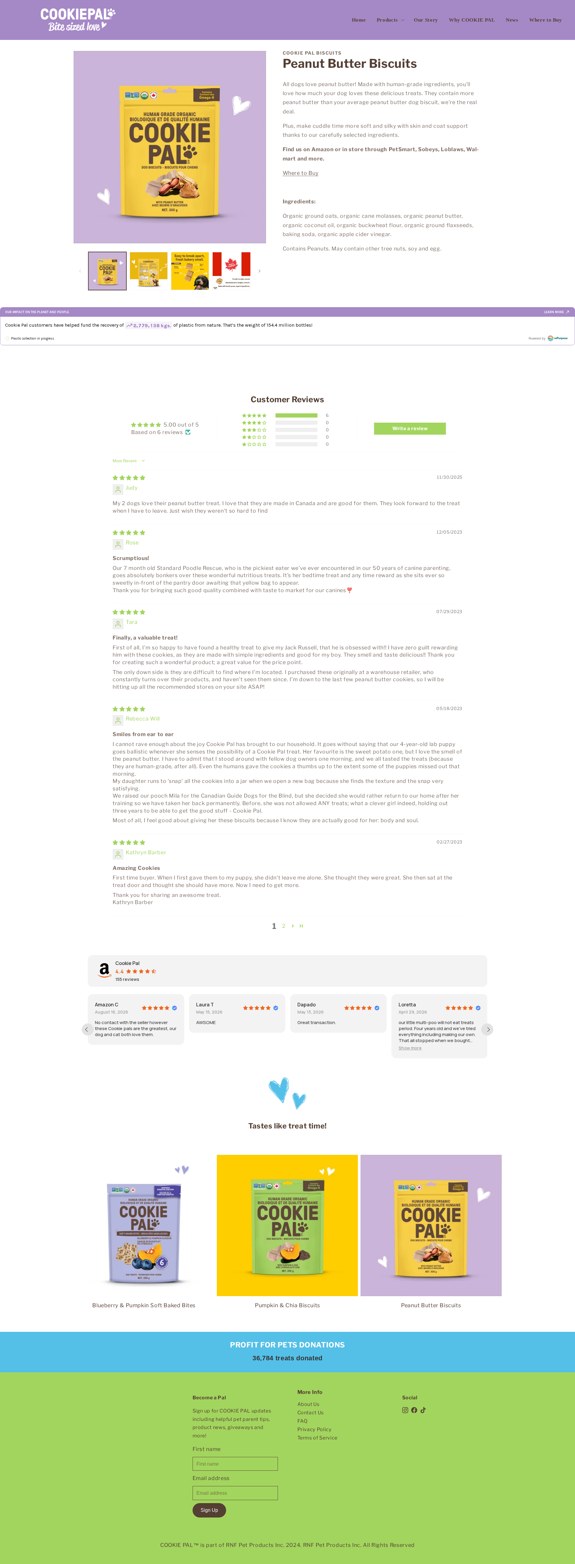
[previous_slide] (88, 1029)
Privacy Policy (314, 1429)
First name (207, 1449)
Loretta (407, 1004)
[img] (129, 478)
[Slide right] (259, 270)
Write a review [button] (410, 428)
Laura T (205, 1004)
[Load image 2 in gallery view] (149, 271)
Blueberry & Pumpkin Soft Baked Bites (144, 1305)
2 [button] (284, 926)
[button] (390, 20)
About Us (308, 1404)
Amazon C (106, 1004)
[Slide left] (80, 270)
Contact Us (310, 1413)
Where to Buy (301, 173)
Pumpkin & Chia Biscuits (287, 1305)
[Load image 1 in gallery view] (107, 271)
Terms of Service (317, 1438)
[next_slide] (487, 1029)
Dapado (306, 1004)
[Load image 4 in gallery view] (231, 271)
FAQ (302, 1421)
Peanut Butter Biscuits (431, 1305)
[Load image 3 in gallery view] (190, 271)
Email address (211, 1478)
